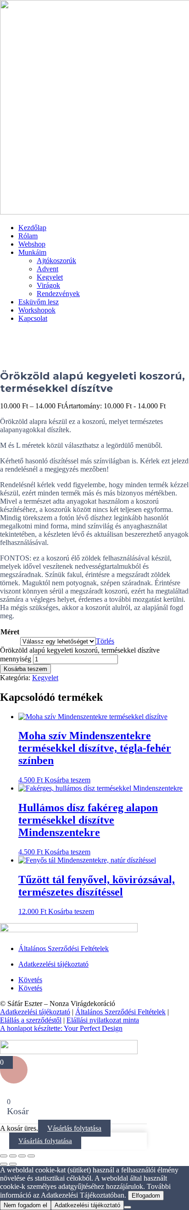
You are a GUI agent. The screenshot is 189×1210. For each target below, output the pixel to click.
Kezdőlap (32, 227)
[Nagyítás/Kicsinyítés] (3, 1156)
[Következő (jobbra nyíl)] (13, 1164)
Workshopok (37, 310)
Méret (9, 632)
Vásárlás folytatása (74, 1128)
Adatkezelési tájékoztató (53, 964)
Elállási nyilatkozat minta (103, 1020)
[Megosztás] (22, 1156)
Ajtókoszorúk (56, 260)
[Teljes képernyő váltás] (13, 1156)
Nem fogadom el (25, 1205)
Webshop (31, 244)
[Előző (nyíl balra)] (3, 1164)
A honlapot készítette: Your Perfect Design (61, 1028)
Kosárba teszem (25, 669)
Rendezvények (58, 293)
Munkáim (32, 252)
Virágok (48, 285)
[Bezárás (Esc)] (31, 1156)
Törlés (105, 641)
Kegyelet (50, 277)
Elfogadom (146, 1195)
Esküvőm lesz (38, 302)
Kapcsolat (32, 318)
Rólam (28, 236)
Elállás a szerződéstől (30, 1020)
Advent (47, 269)
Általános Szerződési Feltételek (63, 948)
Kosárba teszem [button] (67, 780)
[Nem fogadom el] (127, 1207)
